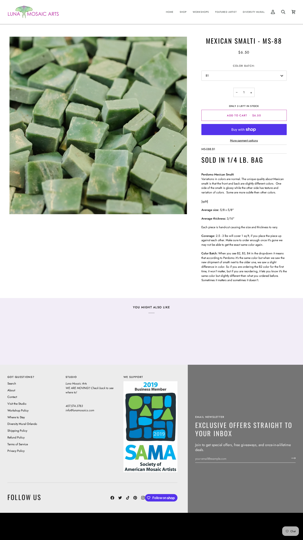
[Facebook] (112, 498)
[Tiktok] (127, 498)
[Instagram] (143, 498)
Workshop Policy (17, 410)
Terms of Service (17, 444)
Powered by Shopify (280, 529)
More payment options (244, 140)
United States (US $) (26, 526)
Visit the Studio (16, 403)
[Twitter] (120, 498)
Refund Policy (16, 437)
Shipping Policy (17, 430)
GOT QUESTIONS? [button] (20, 377)
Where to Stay (16, 417)
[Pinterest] (135, 498)
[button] (183, 12)
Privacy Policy (16, 451)
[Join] (292, 458)
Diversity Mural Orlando (22, 424)
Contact (12, 397)
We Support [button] (133, 377)
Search (11, 383)
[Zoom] (98, 125)
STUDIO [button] (71, 377)
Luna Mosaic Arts (80, 523)
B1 (207, 75)
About (11, 390)
